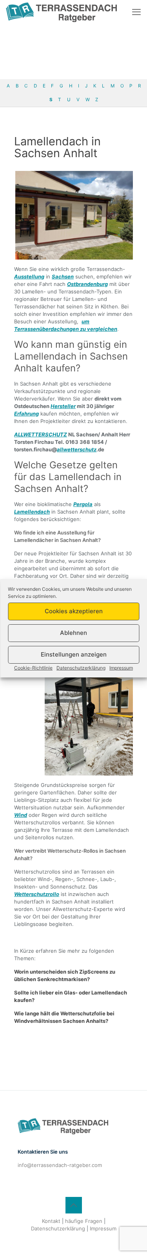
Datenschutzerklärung (80, 668)
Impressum (121, 668)
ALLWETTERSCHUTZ (40, 434)
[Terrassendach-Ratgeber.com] (61, 12)
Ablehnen (73, 632)
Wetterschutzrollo (36, 894)
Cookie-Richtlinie (33, 668)
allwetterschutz (76, 449)
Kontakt (51, 1221)
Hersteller (63, 406)
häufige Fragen (83, 1221)
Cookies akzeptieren (74, 611)
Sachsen (63, 276)
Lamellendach (32, 511)
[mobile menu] (136, 12)
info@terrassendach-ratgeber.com (60, 1165)
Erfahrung (26, 413)
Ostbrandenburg (87, 284)
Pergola (83, 504)
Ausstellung (29, 276)
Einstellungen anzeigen (74, 654)
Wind (20, 815)
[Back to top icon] (73, 1205)
